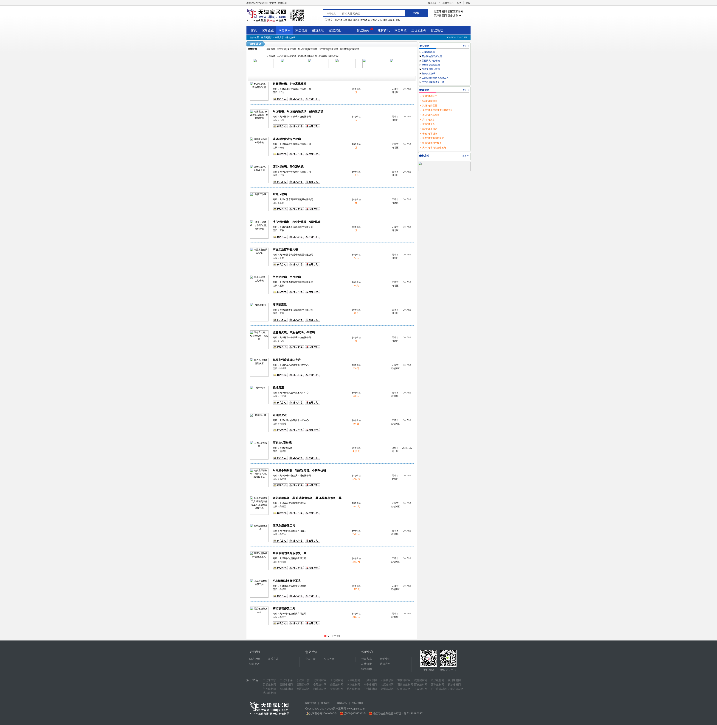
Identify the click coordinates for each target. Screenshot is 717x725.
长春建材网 (420, 689)
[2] (329, 635)
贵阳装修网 (303, 684)
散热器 (356, 20)
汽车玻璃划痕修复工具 (287, 580)
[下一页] (335, 635)
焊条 (398, 20)
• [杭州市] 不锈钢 (428, 129)
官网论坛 (342, 703)
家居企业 (268, 30)
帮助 (468, 2)
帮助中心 (385, 658)
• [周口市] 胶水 (427, 119)
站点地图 (366, 669)
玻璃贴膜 (302, 56)
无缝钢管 (347, 20)
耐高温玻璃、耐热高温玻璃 (289, 83)
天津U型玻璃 (286, 448)
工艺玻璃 (281, 56)
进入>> (465, 46)
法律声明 (385, 663)
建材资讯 (384, 30)
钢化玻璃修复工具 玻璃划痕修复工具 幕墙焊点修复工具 (307, 497)
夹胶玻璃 (291, 49)
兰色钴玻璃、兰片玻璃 (287, 277)
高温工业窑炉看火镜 (285, 249)
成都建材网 (420, 680)
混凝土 (391, 20)
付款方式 (366, 658)
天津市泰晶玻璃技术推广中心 (294, 365)
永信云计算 (303, 680)
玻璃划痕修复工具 (284, 525)
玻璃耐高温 (280, 304)
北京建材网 (440, 11)
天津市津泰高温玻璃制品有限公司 (296, 199)
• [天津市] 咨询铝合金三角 (433, 147)
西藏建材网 (319, 689)
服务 (459, 2)
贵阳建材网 (286, 684)
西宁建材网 (437, 684)
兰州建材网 (269, 689)
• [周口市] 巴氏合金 (429, 115)
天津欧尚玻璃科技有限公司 (293, 503)
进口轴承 (382, 20)
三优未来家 (269, 680)
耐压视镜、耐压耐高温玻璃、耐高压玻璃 (298, 111)
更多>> (465, 155)
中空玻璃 (281, 49)
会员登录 (329, 658)
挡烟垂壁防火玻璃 (431, 65)
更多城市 (453, 15)
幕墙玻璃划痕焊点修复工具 (289, 553)
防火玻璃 (302, 49)
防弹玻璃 (312, 49)
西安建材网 (420, 684)
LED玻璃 (291, 56)
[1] (325, 635)
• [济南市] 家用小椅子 (431, 143)
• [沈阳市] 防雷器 (428, 101)
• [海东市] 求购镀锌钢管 (432, 138)
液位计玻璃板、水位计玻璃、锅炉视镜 (296, 221)
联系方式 (273, 658)
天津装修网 (387, 680)
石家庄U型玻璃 (282, 442)
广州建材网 (370, 689)
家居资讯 (335, 30)
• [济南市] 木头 (427, 124)
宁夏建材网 (336, 689)
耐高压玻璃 (280, 194)
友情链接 (366, 663)
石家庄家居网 (455, 11)
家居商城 (400, 30)
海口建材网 (286, 689)
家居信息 (301, 30)
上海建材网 (336, 680)
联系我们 (326, 703)
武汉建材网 (437, 680)
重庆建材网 (403, 680)
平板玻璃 (333, 49)
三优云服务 (418, 30)
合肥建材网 (319, 684)
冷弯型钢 (372, 20)
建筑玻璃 (290, 37)
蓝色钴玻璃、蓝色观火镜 (288, 166)
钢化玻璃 (270, 49)
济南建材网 (403, 689)
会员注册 (310, 658)
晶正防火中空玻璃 (431, 60)
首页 (254, 30)
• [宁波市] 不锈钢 (428, 133)
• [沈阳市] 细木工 (428, 96)
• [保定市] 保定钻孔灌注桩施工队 (436, 110)
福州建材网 (454, 680)
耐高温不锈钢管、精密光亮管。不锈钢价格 (299, 470)
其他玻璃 (333, 56)
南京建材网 (353, 684)
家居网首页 (266, 37)
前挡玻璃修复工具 (284, 608)
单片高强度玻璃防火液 (287, 359)
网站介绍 (254, 658)
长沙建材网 (454, 684)
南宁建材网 (370, 684)
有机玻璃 (270, 56)
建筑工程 (318, 30)
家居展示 (285, 30)
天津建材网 (353, 680)
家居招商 (363, 30)
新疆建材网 (303, 689)
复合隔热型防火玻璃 (432, 56)
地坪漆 (338, 20)
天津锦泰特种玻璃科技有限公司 (295, 89)
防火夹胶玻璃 (428, 73)
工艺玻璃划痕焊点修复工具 (435, 77)
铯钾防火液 (280, 415)
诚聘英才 (254, 663)
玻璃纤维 (312, 56)
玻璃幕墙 (323, 56)
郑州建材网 (387, 689)
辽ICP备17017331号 (355, 713)
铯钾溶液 (278, 387)
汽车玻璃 (323, 49)
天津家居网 (440, 15)
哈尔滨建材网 (439, 689)
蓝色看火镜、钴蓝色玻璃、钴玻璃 (294, 332)
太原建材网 (387, 684)
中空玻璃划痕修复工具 (433, 82)
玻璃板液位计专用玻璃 (287, 139)
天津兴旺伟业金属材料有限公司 (295, 475)
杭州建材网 (353, 689)
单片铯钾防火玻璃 (431, 69)
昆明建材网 (269, 684)
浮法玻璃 (344, 49)
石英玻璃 (354, 49)
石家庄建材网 (405, 684)
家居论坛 (437, 30)
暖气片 (364, 20)
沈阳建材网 (269, 692)
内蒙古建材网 (455, 689)
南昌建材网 (336, 684)
